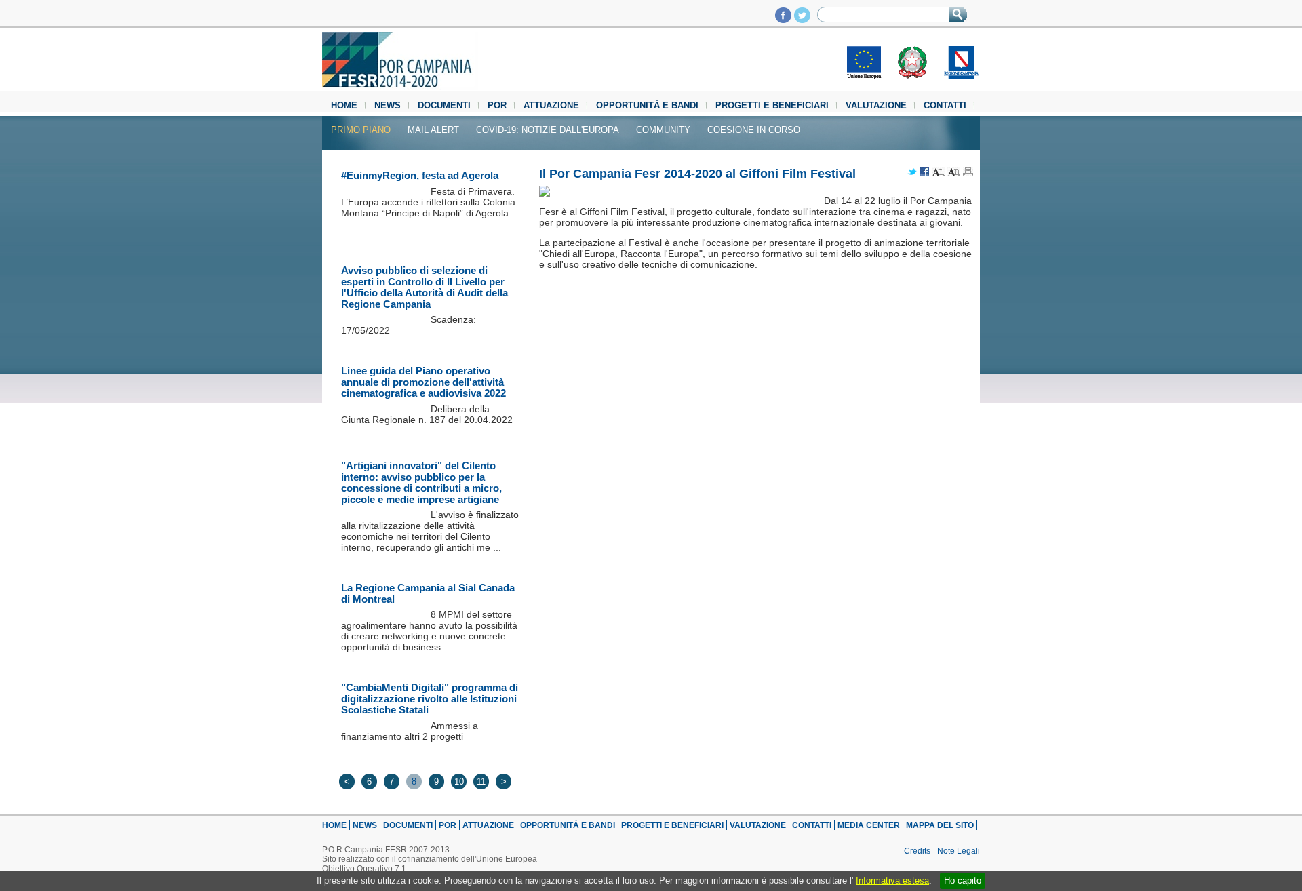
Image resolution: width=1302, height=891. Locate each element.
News (387, 105)
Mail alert (433, 130)
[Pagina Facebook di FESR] (783, 19)
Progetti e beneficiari (772, 105)
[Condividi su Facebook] (924, 172)
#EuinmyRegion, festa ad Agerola (419, 175)
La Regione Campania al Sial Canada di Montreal (428, 593)
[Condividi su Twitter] (912, 172)
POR (497, 105)
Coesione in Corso (753, 130)
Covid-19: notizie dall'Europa (547, 130)
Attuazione (551, 105)
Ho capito (962, 880)
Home (344, 105)
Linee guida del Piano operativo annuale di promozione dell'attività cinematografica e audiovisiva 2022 (423, 382)
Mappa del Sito (940, 825)
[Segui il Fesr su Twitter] (802, 19)
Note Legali (958, 851)
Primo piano (361, 130)
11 (481, 781)
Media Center (868, 825)
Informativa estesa (892, 880)
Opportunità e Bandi (647, 105)
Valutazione (876, 105)
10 (459, 781)
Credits (917, 851)
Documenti (444, 105)
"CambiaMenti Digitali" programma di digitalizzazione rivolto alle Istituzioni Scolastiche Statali (429, 698)
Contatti (945, 105)
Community (663, 130)
